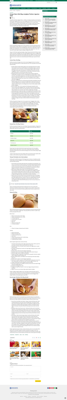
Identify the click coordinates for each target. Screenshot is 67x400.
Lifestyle (53, 8)
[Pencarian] (56, 2)
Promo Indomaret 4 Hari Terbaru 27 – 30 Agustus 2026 (55, 0)
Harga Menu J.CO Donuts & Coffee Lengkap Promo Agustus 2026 (25, 348)
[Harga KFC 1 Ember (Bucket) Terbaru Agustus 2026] (14, 344)
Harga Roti (17, 334)
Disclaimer (45, 396)
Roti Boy (26, 334)
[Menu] (10, 2)
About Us (21, 396)
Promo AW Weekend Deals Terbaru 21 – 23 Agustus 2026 (50, 32)
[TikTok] (56, 388)
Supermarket (23, 8)
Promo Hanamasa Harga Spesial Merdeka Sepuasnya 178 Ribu (50, 49)
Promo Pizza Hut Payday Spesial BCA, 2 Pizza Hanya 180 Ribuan (50, 23)
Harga (40, 8)
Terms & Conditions (40, 396)
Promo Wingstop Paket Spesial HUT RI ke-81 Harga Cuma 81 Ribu (50, 45)
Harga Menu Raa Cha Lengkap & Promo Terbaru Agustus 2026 (36, 358)
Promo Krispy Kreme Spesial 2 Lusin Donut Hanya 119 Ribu (50, 36)
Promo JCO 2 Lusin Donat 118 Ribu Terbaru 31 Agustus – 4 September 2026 (50, 19)
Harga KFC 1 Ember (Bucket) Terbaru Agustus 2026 (14, 348)
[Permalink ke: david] (10, 17)
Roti (23, 334)
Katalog (28, 8)
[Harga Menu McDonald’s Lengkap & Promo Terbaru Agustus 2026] (25, 354)
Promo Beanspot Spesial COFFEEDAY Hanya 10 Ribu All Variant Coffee (50, 29)
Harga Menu (11, 12)
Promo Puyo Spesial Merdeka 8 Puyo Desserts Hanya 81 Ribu (50, 39)
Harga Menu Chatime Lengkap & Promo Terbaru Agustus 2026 (36, 348)
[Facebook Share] (33, 337)
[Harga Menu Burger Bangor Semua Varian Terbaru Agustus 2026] (14, 354)
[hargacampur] (15, 5)
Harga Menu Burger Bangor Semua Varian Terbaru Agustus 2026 (14, 358)
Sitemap (29, 396)
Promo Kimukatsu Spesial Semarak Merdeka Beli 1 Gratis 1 (50, 42)
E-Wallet (48, 8)
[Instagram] (51, 388)
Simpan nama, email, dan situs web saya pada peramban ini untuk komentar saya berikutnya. (25, 378)
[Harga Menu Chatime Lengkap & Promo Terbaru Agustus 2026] (36, 344)
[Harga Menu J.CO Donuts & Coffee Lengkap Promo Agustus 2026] (25, 344)
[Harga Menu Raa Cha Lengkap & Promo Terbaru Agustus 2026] (36, 354)
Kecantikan (44, 8)
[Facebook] (48, 388)
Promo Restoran (34, 8)
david (12, 17)
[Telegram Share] (38, 337)
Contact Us (25, 396)
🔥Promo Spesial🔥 (16, 8)
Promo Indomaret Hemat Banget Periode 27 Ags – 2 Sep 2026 (34, 0)
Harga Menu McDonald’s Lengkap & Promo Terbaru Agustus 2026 (25, 358)
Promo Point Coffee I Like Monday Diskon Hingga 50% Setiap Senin (50, 26)
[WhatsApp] (55, 388)
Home (11, 8)
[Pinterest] (49, 388)
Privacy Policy (34, 396)
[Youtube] (53, 388)
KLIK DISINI (37, 394)
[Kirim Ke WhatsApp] (40, 337)
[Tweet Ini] (34, 337)
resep (21, 334)
